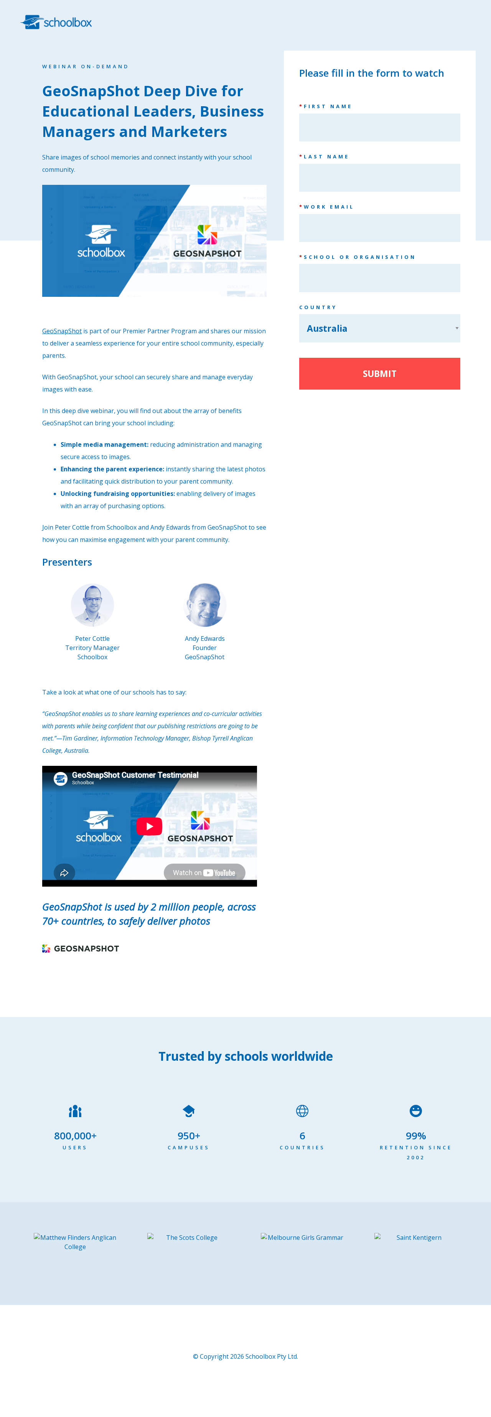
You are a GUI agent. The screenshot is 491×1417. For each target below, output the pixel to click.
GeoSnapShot (62, 331)
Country (318, 307)
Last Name (324, 156)
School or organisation (357, 256)
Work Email (326, 206)
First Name (326, 106)
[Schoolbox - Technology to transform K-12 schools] (56, 19)
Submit (380, 373)
